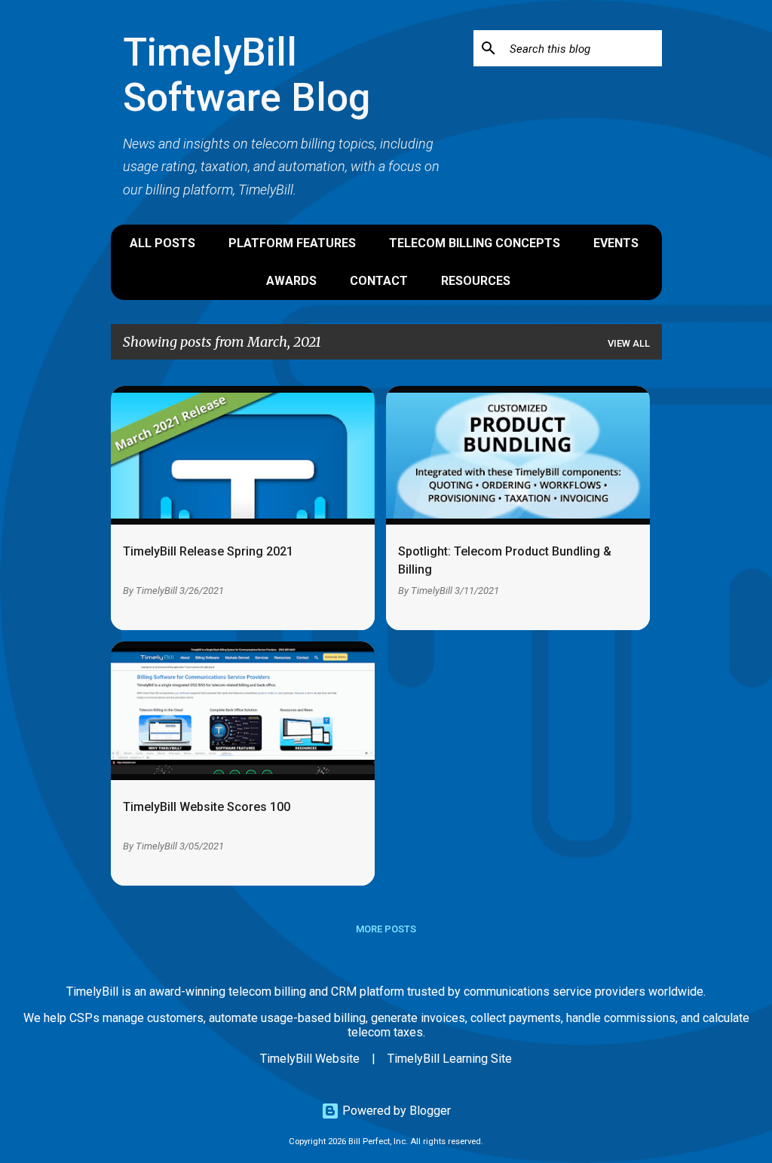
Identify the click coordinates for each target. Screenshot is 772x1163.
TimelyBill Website (310, 1058)
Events (616, 243)
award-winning (187, 991)
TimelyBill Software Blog (246, 75)
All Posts (162, 243)
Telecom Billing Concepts (474, 243)
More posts (386, 929)
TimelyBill (156, 590)
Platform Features (292, 243)
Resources (475, 281)
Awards (291, 281)
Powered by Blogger (395, 1110)
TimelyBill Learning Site (450, 1058)
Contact (379, 281)
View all (629, 343)
